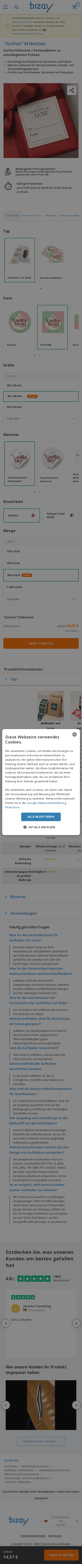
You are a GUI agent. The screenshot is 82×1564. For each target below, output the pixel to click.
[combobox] (74, 734)
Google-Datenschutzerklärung (46, 803)
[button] (41, 827)
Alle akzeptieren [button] (41, 817)
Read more (12, 807)
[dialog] (41, 782)
